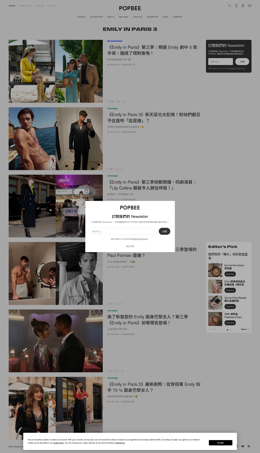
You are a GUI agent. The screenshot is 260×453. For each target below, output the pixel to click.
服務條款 (136, 239)
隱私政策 (144, 239)
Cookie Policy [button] (58, 443)
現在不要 (130, 246)
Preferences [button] (120, 443)
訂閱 (164, 231)
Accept (220, 443)
